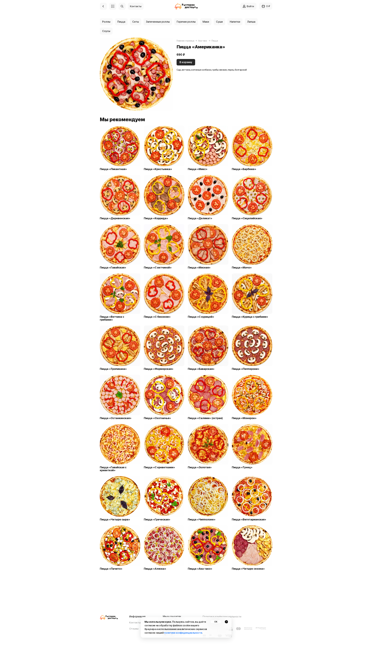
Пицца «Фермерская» (158, 368)
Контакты (135, 622)
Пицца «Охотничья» (157, 418)
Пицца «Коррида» (156, 218)
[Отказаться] (226, 622)
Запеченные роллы (158, 21)
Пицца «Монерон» (244, 418)
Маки (206, 21)
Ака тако (202, 40)
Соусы (106, 31)
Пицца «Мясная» (199, 267)
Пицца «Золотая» (200, 467)
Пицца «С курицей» (201, 316)
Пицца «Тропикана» (113, 368)
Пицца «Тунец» (242, 467)
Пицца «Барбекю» (244, 169)
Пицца (121, 21)
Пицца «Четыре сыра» (115, 519)
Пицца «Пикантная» (113, 169)
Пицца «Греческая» (157, 519)
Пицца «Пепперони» (245, 368)
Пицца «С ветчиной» (158, 267)
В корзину (185, 62)
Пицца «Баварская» (201, 368)
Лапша (251, 21)
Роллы (106, 21)
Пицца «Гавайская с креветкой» (113, 469)
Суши (219, 21)
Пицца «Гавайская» (113, 267)
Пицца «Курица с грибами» (250, 316)
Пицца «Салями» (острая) (205, 418)
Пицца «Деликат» (200, 218)
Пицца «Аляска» (155, 568)
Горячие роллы (186, 21)
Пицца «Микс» (197, 169)
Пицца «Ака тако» (200, 568)
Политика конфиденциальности (222, 616)
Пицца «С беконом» (157, 316)
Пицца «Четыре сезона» (248, 568)
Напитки (235, 21)
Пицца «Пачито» (111, 568)
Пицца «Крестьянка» (158, 169)
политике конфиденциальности (183, 632)
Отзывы (134, 628)
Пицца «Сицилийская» (247, 218)
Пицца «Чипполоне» (201, 519)
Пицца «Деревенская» (115, 218)
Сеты (135, 21)
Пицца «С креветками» (159, 467)
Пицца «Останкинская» (115, 418)
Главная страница (185, 40)
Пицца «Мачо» (242, 267)
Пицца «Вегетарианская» (249, 519)
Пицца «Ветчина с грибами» (112, 318)
